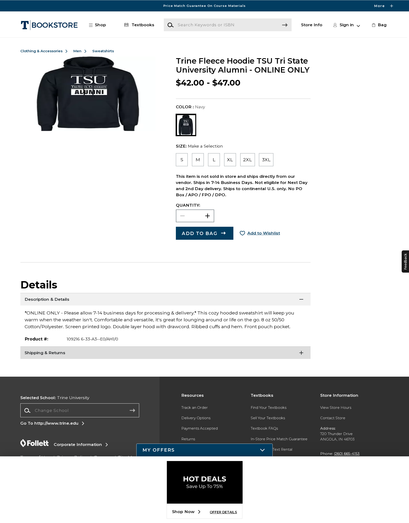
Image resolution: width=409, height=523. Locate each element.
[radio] (182, 159)
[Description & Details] (165, 299)
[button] (204, 5)
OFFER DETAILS (223, 512)
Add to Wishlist (263, 233)
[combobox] (79, 410)
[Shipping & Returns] (165, 352)
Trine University (54, 397)
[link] (378, 25)
